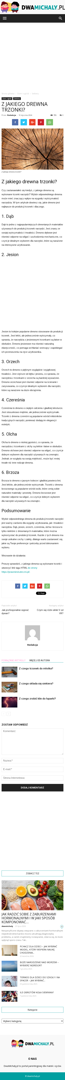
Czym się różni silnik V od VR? (50, 612)
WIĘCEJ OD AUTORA (39, 660)
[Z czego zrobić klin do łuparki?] (9, 702)
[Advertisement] (32, 56)
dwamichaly (7, 926)
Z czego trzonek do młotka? (36, 668)
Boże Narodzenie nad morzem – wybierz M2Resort (39, 964)
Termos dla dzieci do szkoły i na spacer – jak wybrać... (40, 979)
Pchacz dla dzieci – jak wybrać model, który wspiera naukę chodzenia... (38, 949)
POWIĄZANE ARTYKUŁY (14, 660)
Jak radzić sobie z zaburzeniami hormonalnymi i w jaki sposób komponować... (29, 918)
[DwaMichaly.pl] (32, 7)
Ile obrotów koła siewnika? (37, 992)
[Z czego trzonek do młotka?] (9, 672)
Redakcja (11, 115)
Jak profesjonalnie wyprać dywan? (15, 612)
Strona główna (8, 93)
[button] (60, 18)
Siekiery (17, 98)
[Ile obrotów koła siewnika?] (9, 996)
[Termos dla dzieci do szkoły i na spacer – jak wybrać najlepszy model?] (9, 981)
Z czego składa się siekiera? (36, 683)
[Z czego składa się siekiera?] (9, 687)
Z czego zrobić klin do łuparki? (37, 698)
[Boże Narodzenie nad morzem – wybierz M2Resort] (9, 966)
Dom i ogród (7, 98)
